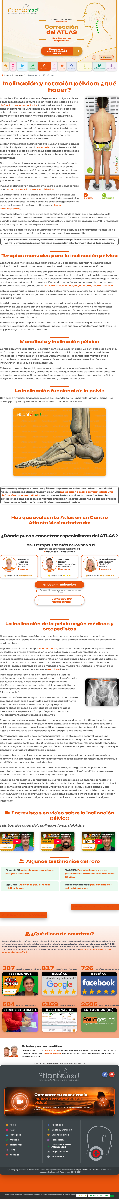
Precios (82, 1195)
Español (108, 57)
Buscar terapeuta (100, 1195)
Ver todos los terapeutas (61, 600)
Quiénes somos (99, 68)
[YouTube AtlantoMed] (112, 1074)
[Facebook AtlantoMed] (105, 1074)
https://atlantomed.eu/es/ (88, 1170)
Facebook (71, 68)
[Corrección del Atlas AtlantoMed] (59, 1074)
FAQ (13, 68)
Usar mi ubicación (61, 584)
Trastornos (43, 68)
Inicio (6, 68)
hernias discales (54, 285)
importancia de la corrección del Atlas (30, 189)
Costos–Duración (85, 68)
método (32, 68)
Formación (111, 68)
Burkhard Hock (48, 648)
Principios (21, 68)
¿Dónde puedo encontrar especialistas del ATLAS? (59, 536)
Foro (54, 68)
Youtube (62, 68)
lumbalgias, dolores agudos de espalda (89, 285)
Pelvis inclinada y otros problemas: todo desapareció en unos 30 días (89, 873)
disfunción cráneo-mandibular (18, 105)
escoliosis (43, 147)
